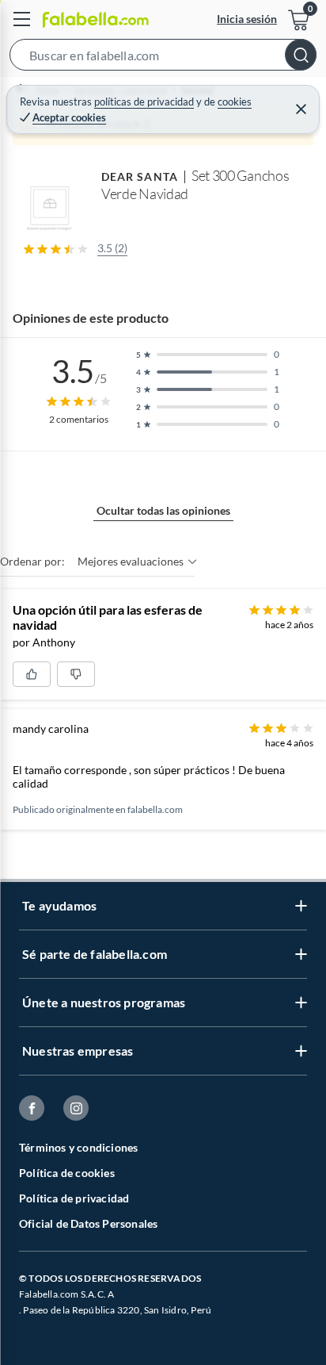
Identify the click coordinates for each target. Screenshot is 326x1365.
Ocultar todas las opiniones (163, 510)
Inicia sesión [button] (247, 18)
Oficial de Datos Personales (88, 1223)
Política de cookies (67, 1172)
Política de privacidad (74, 1198)
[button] (163, 58)
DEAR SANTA (139, 176)
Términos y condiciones (78, 1147)
